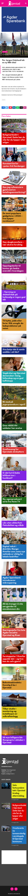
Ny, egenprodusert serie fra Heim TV (12, 500)
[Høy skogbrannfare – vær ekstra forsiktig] (14, 233)
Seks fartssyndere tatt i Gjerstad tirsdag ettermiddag (19, 790)
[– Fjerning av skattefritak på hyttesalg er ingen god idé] (14, 283)
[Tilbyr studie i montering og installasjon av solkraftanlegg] (14, 700)
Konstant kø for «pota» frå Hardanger (14, 165)
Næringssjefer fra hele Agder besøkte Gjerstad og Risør (14, 632)
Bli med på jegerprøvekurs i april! (14, 403)
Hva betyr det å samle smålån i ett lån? (14, 351)
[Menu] (3, 3)
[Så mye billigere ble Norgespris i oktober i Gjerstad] (14, 728)
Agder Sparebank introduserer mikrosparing (12, 580)
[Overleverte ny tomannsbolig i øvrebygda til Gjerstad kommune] (6, 829)
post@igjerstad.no (10, 773)
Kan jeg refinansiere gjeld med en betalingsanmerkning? (14, 189)
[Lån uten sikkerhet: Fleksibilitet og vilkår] (14, 514)
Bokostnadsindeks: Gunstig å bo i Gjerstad (12, 685)
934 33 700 (9, 772)
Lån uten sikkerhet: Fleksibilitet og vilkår (13, 524)
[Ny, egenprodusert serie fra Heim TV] (14, 490)
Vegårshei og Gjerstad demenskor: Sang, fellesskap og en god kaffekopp (14, 377)
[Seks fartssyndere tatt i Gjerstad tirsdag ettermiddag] (6, 786)
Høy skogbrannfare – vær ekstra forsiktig (13, 243)
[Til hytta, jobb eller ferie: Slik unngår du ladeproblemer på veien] (14, 312)
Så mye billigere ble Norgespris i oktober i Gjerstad (14, 740)
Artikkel (5, 51)
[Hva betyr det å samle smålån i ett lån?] (14, 340)
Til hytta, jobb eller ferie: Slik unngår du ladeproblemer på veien (13, 325)
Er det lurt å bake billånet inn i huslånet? (11, 475)
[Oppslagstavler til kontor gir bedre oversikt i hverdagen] (14, 257)
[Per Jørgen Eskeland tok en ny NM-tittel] (14, 45)
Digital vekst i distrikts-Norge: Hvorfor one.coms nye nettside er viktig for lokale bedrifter (14, 551)
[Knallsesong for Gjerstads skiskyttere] (14, 440)
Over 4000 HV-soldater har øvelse (12, 427)
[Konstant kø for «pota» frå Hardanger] (14, 154)
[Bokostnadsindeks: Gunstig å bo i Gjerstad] (14, 673)
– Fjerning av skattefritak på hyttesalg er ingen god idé (14, 296)
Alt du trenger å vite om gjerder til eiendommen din (13, 606)
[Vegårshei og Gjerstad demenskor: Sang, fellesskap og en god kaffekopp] (14, 364)
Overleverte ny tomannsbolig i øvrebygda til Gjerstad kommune (19, 835)
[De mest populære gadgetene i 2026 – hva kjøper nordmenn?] (14, 204)
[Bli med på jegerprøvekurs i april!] (14, 393)
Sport (3, 99)
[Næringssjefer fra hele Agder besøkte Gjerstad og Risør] (14, 621)
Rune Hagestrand (7, 54)
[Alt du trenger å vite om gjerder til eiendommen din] (14, 595)
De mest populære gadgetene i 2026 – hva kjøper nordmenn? (12, 217)
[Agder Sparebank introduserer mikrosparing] (14, 569)
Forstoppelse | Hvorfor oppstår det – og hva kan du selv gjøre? (14, 659)
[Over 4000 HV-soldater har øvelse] (14, 416)
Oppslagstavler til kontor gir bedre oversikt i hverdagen (13, 268)
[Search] (25, 3)
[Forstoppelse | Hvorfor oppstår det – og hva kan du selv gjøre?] (14, 647)
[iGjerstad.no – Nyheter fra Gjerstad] (14, 3)
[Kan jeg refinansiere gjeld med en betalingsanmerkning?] (14, 178)
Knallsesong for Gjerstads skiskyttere (13, 450)
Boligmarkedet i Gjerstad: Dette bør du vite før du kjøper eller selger (14, 139)
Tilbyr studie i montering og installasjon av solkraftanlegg (10, 713)
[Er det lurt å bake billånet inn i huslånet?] (14, 464)
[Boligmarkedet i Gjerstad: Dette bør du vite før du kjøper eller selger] (14, 126)
